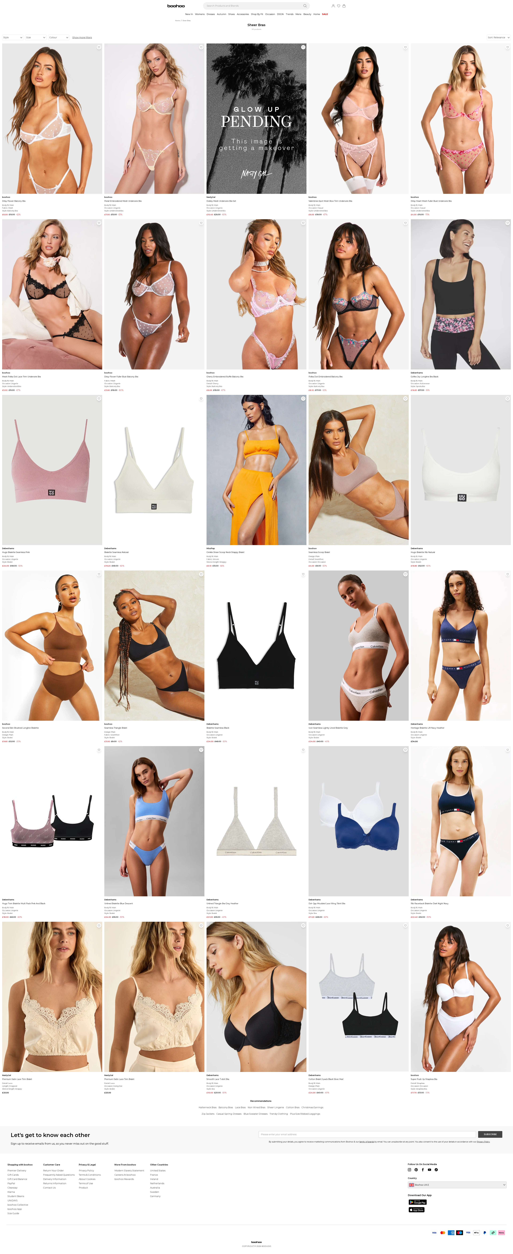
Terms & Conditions (90, 1175)
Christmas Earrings (312, 1107)
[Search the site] (305, 5)
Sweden (154, 1192)
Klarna (11, 1192)
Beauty (307, 14)
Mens (298, 14)
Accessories (243, 14)
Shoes (231, 14)
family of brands (366, 1142)
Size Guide (13, 1213)
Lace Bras (240, 1107)
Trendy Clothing (279, 1114)
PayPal (11, 1183)
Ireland (154, 1179)
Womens (200, 14)
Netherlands (157, 1183)
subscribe (490, 1134)
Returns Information (54, 1183)
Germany (155, 1196)
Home (316, 14)
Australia (155, 1187)
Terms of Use (86, 1183)
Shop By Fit (257, 14)
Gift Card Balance (17, 1179)
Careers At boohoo (125, 1175)
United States (157, 1170)
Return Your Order (53, 1170)
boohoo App (14, 1209)
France (154, 1175)
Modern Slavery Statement (129, 1170)
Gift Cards (13, 1175)
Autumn (221, 14)
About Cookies (87, 1179)
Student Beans (15, 1196)
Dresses (211, 14)
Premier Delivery (16, 1170)
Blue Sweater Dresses (255, 1114)
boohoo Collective (17, 1205)
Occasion (270, 14)
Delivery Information (54, 1179)
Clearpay (12, 1187)
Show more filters (82, 37)
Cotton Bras (292, 1107)
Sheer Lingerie (275, 1107)
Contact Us (49, 1187)
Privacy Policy (483, 1142)
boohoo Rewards (124, 1179)
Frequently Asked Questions (59, 1175)
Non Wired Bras (256, 1107)
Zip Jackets (208, 1114)
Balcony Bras (226, 1107)
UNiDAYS (12, 1200)
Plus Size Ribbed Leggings (305, 1114)
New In (189, 14)
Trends (289, 14)
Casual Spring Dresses (228, 1114)
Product (83, 1187)
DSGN (280, 14)
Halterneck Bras (207, 1107)
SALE (325, 14)
